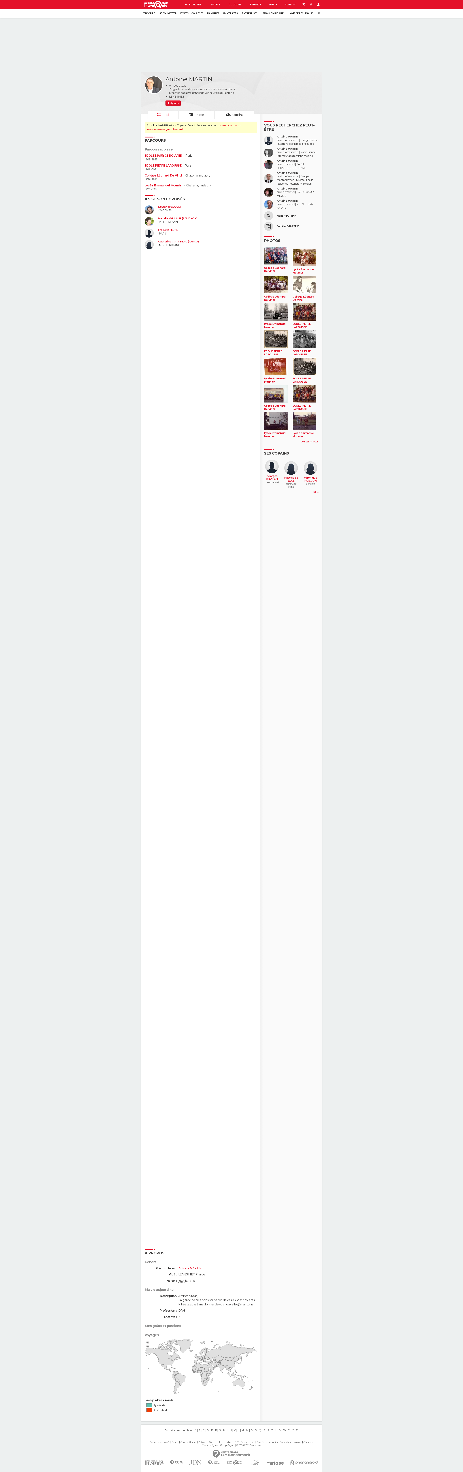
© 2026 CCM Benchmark (248, 1445)
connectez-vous (227, 125)
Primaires (213, 13)
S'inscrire (149, 13)
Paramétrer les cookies (290, 1442)
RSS (237, 1442)
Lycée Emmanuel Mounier (164, 185)
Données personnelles (267, 1442)
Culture (235, 4)
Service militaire (273, 13)
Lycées (184, 13)
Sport (215, 4)
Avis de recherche (301, 13)
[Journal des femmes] (154, 1462)
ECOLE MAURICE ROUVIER (163, 155)
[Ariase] (275, 1463)
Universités (230, 13)
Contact (213, 1442)
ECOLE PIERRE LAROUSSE (163, 165)
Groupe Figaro (227, 1445)
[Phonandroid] (304, 1462)
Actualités (193, 4)
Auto (273, 4)
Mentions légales (210, 1445)
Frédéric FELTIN (168, 230)
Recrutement (247, 1442)
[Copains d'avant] (234, 1462)
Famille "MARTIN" (288, 226)
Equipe (174, 1442)
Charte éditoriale (188, 1442)
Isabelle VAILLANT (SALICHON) (177, 218)
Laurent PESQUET (170, 206)
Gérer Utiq (308, 1442)
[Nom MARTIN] (268, 215)
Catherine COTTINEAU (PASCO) (178, 241)
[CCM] (176, 1462)
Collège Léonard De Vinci (163, 175)
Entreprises (249, 13)
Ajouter (174, 103)
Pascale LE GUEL (291, 479)
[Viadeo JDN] (254, 1462)
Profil (166, 115)
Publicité (202, 1442)
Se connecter (168, 13)
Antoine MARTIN (287, 136)
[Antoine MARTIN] (154, 85)
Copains (237, 115)
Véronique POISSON (310, 479)
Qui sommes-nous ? (159, 1442)
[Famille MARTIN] (268, 226)
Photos (199, 115)
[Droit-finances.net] (214, 1462)
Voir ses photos (309, 441)
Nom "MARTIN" (286, 215)
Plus (288, 4)
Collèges (197, 13)
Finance (255, 4)
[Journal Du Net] (195, 1462)
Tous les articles (226, 1442)
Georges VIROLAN (272, 478)
